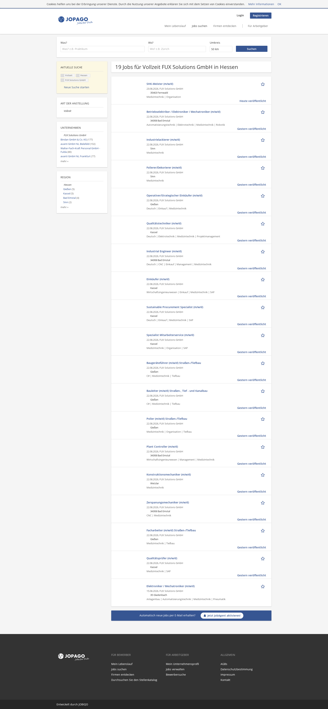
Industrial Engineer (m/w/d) (164, 251)
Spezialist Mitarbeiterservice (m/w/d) (170, 335)
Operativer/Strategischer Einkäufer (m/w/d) (174, 195)
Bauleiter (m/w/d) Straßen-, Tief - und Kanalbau (177, 391)
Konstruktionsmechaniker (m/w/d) (169, 474)
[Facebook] (59, 670)
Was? (64, 42)
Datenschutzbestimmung (237, 669)
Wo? (150, 42)
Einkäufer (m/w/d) (158, 279)
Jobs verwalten (175, 669)
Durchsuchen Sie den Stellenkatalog (134, 680)
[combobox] (103, 49)
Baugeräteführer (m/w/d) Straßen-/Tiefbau (174, 363)
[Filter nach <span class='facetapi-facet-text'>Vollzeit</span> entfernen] (62, 75)
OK (279, 4)
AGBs (224, 664)
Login (240, 15)
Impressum (228, 674)
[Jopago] (75, 20)
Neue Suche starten (76, 87)
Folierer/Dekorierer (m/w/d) (164, 167)
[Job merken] (263, 83)
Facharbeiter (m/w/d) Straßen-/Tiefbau (171, 530)
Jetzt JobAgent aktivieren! (223, 615)
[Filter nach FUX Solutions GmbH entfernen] (62, 135)
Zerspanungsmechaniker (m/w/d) (168, 502)
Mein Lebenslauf (175, 26)
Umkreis (215, 42)
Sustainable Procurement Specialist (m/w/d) (175, 307)
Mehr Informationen (261, 4)
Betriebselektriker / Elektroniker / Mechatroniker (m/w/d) (183, 112)
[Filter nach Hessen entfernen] (62, 184)
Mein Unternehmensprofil (182, 664)
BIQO (84, 704)
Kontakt (225, 680)
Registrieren (261, 15)
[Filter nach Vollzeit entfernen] (62, 111)
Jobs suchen (199, 26)
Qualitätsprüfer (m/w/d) (162, 558)
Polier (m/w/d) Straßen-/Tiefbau (167, 418)
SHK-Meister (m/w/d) (160, 84)
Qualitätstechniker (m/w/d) (164, 223)
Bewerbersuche (176, 674)
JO (80, 704)
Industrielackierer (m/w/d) (163, 139)
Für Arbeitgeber (258, 26)
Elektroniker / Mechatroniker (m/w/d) (171, 586)
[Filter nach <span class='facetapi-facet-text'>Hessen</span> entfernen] (78, 75)
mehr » (64, 161)
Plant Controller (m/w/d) (162, 446)
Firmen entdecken (224, 26)
